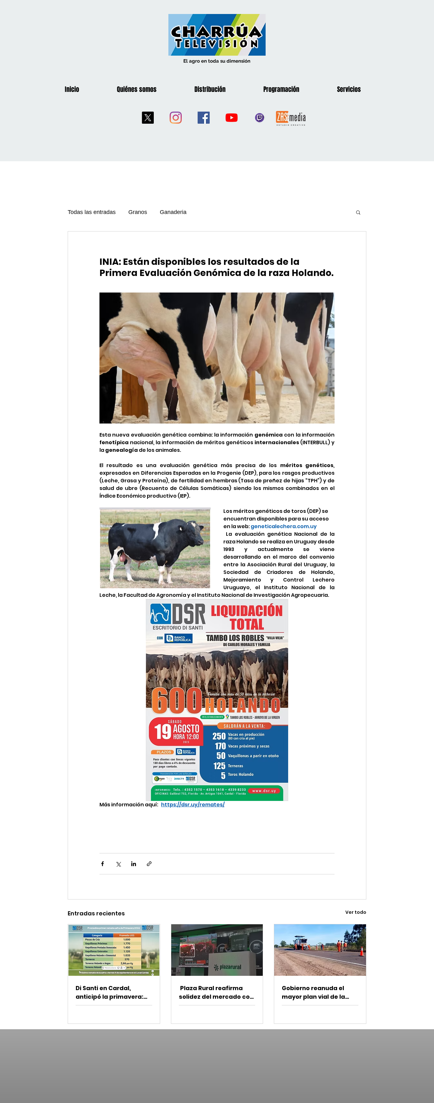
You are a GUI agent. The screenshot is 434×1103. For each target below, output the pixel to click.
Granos (137, 212)
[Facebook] (204, 118)
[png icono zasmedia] (291, 117)
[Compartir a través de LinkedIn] (134, 864)
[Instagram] (176, 118)
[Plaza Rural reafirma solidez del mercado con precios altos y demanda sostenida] (217, 950)
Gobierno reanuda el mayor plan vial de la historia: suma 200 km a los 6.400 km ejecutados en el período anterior (319, 992)
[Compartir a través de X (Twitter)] (118, 864)
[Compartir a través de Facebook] (102, 864)
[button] (358, 212)
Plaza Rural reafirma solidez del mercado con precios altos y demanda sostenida (217, 992)
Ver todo (355, 912)
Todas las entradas (92, 212)
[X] (148, 118)
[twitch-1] (260, 118)
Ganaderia (173, 212)
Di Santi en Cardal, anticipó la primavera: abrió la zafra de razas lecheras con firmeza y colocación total (110, 992)
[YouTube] (232, 118)
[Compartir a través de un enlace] (149, 864)
